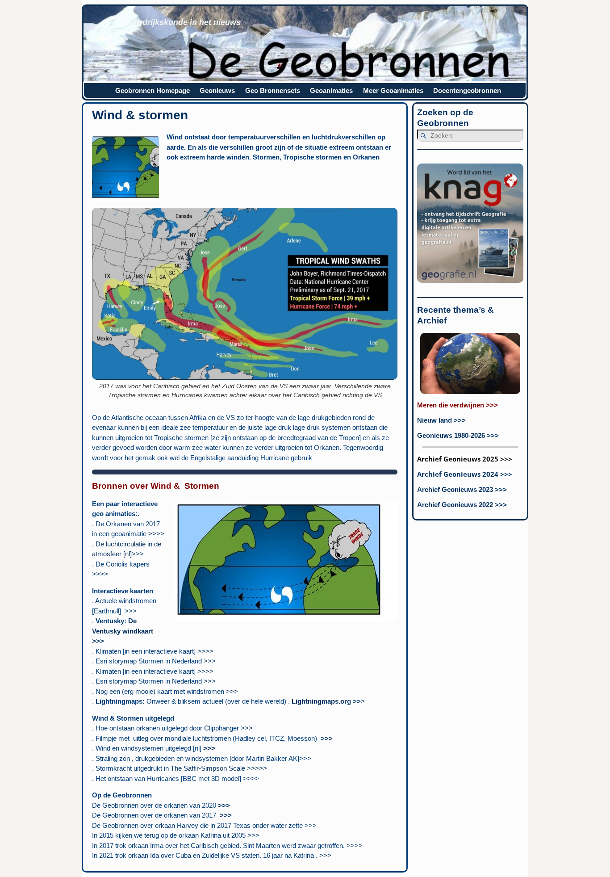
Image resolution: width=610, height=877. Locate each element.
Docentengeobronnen (467, 90)
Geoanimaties (331, 90)
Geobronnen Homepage (152, 90)
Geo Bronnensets (272, 90)
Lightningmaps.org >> (326, 701)
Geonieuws (217, 90)
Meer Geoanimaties (393, 90)
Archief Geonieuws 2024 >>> (464, 474)
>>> (131, 611)
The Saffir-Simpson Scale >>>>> (219, 768)
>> (224, 815)
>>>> (156, 533)
